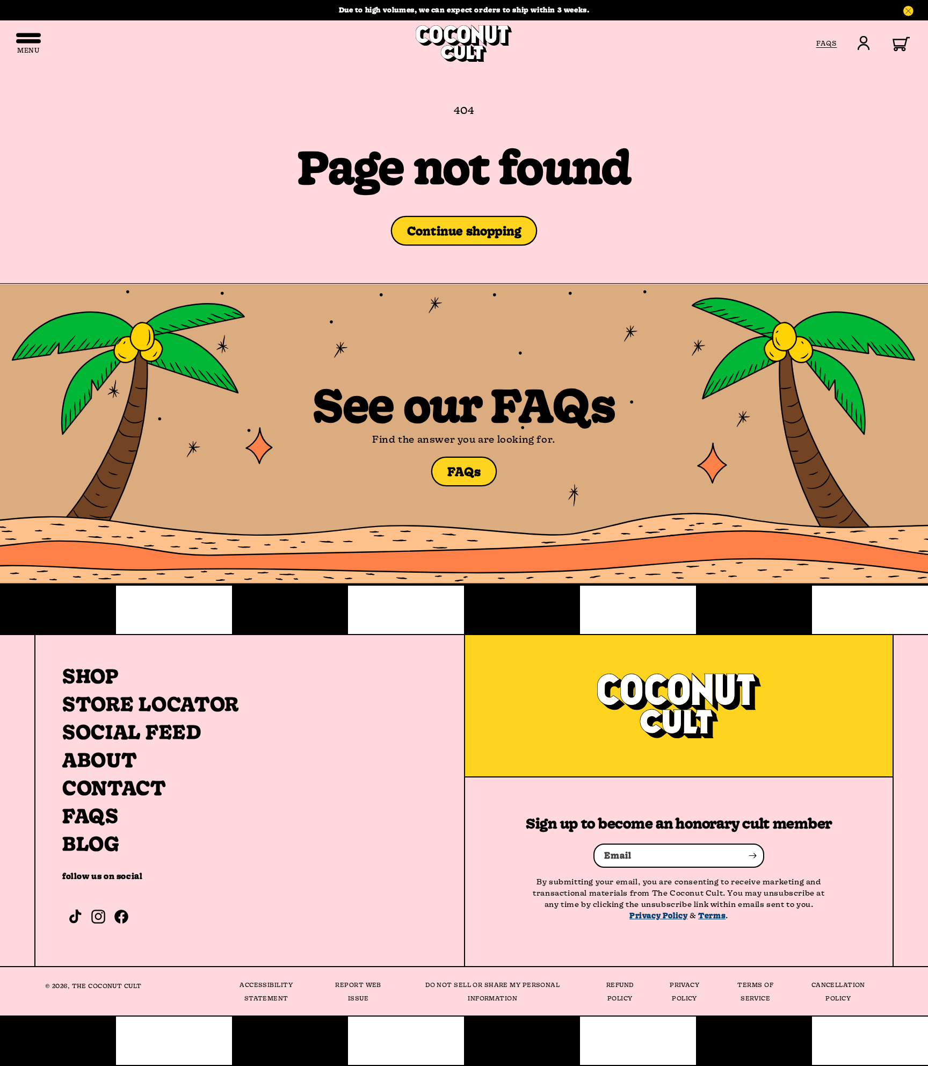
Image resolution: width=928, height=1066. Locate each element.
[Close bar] (909, 11)
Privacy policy (684, 991)
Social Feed (131, 732)
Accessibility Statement (266, 991)
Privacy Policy (658, 915)
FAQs (464, 471)
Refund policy (620, 991)
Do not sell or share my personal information (492, 991)
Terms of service (755, 991)
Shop (90, 676)
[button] (895, 43)
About (99, 759)
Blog (91, 843)
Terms (712, 915)
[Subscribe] (752, 855)
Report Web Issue (358, 991)
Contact (114, 787)
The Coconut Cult (107, 985)
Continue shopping (464, 231)
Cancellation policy (838, 991)
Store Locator (150, 704)
